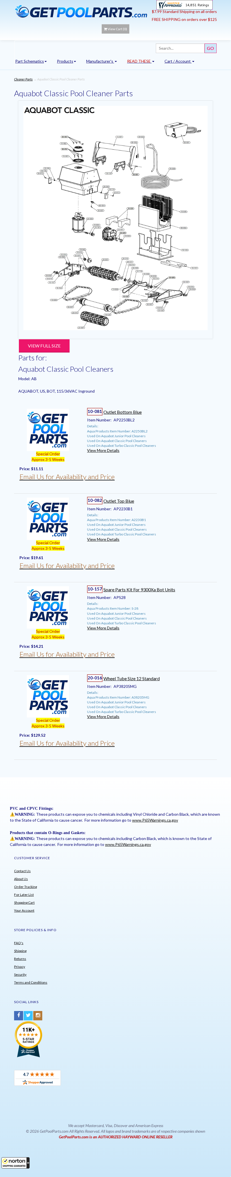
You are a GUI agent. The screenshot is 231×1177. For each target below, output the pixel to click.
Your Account (24, 910)
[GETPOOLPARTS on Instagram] (37, 1016)
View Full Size (44, 345)
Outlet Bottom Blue (122, 412)
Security (20, 974)
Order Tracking (25, 887)
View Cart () (117, 29)
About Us (21, 879)
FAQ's (18, 943)
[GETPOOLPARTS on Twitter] (28, 1016)
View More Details (103, 450)
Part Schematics (29, 61)
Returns (20, 959)
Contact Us (22, 871)
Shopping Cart (24, 902)
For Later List (24, 894)
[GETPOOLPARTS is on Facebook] (18, 1016)
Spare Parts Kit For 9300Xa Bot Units (139, 589)
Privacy (19, 966)
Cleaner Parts (23, 79)
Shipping (20, 951)
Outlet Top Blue (118, 501)
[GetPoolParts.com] (81, 11)
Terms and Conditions (30, 982)
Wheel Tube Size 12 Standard (131, 678)
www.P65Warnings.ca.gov (155, 820)
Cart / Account (178, 61)
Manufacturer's (100, 61)
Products (65, 61)
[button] (15, 1163)
